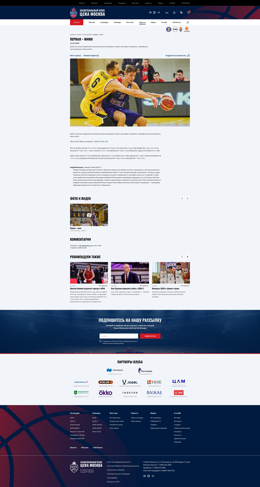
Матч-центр (75, 55)
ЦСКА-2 (72, 421)
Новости (148, 3)
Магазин (94, 3)
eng (167, 13)
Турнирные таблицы (77, 435)
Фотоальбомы (156, 418)
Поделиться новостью (176, 55)
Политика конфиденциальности (119, 462)
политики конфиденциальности (126, 341)
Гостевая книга (115, 418)
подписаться (150, 336)
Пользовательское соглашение (118, 474)
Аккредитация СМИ (77, 438)
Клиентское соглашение (115, 470)
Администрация (180, 438)
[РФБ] (175, 29)
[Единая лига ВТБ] (168, 29)
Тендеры (177, 425)
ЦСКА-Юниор (75, 425)
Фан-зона (135, 3)
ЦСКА (72, 418)
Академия (177, 442)
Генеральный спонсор (182, 428)
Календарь (108, 3)
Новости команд (137, 418)
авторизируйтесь (84, 245)
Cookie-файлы (112, 478)
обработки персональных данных (113, 343)
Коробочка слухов (116, 425)
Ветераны (177, 421)
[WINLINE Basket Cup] (181, 29)
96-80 (102, 141)
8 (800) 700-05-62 (168, 470)
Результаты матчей (77, 432)
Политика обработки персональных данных (123, 466)
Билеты (82, 3)
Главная (72, 34)
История (177, 418)
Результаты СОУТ (113, 482)
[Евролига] (187, 29)
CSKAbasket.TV (156, 421)
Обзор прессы (136, 421)
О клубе (172, 3)
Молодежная (88, 34)
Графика (154, 425)
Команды (122, 3)
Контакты (177, 435)
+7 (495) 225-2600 (164, 465)
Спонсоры (177, 432)
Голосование (114, 428)
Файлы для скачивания (159, 428)
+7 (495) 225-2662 (159, 467)
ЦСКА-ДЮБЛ (74, 428)
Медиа (160, 3)
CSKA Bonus (186, 3)
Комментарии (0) (91, 55)
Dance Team (96, 432)
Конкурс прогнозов (117, 421)
